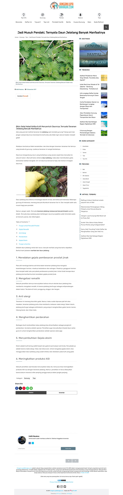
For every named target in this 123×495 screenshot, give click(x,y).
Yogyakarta (86, 188)
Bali (84, 169)
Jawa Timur (86, 185)
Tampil (25, 96)
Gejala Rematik (24, 229)
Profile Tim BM (85, 472)
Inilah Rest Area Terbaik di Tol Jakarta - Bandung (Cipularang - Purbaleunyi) (89, 87)
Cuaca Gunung (79, 22)
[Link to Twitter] (64, 487)
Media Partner (69, 482)
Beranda (19, 22)
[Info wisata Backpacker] (61, 5)
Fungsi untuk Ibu (24, 244)
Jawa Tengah (86, 182)
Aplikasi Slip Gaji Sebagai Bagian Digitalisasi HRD (88, 123)
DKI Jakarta (86, 175)
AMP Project (58, 493)
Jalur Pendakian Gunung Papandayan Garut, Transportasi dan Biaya (88, 115)
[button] (16, 388)
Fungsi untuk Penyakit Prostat (29, 226)
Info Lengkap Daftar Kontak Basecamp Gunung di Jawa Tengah (89, 95)
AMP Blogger (69, 493)
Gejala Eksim (23, 240)
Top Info (85, 158)
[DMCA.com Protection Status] (61, 480)
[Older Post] (75, 461)
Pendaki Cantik (57, 22)
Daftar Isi (28, 22)
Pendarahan (23, 237)
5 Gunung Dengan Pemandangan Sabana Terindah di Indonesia (87, 133)
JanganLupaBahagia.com (24, 468)
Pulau (84, 149)
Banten (85, 172)
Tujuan (37, 22)
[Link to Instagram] (61, 487)
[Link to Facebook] (58, 487)
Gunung (27, 378)
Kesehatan (85, 146)
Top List (46, 22)
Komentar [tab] (62, 392)
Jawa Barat (86, 179)
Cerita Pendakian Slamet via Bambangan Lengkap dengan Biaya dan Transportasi (89, 105)
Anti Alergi (22, 233)
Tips (34, 378)
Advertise (61, 482)
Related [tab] (31, 392)
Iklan (89, 22)
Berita (68, 22)
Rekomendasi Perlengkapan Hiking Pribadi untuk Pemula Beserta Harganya (92, 209)
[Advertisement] (37, 112)
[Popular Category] (93, 46)
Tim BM (75, 490)
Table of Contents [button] (22, 222)
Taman (84, 152)
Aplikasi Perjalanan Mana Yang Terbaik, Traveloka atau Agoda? (89, 78)
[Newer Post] (69, 461)
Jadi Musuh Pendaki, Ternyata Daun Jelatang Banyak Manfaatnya (61, 32)
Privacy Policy (54, 482)
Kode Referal (98, 22)
